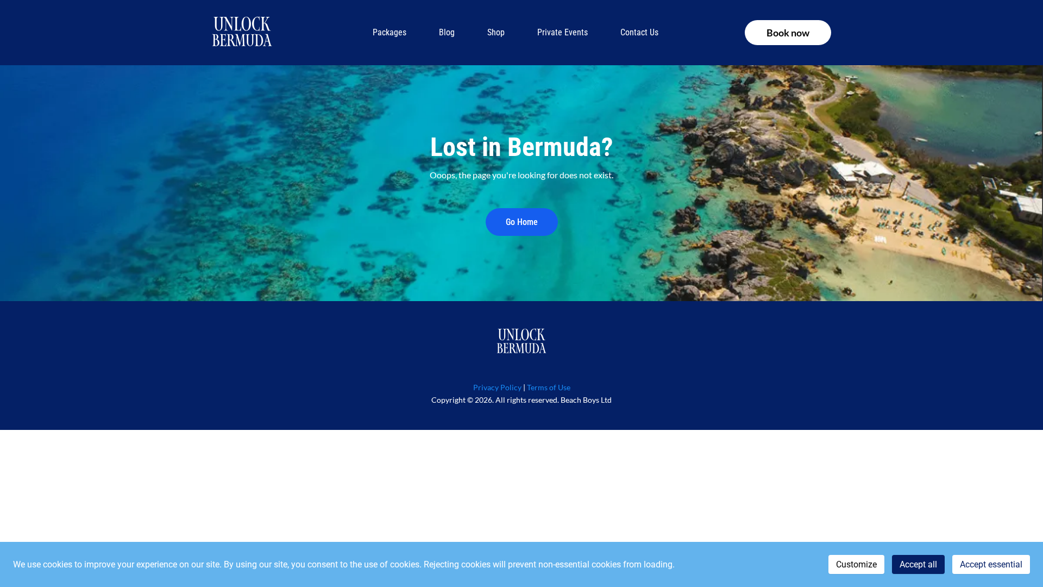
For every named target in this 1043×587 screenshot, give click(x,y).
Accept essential (991, 564)
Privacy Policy (497, 387)
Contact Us (639, 32)
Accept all (918, 564)
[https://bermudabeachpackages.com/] (521, 341)
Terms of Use (548, 387)
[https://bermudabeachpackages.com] (242, 32)
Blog (447, 32)
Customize (856, 564)
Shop (496, 32)
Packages (389, 32)
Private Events (562, 32)
